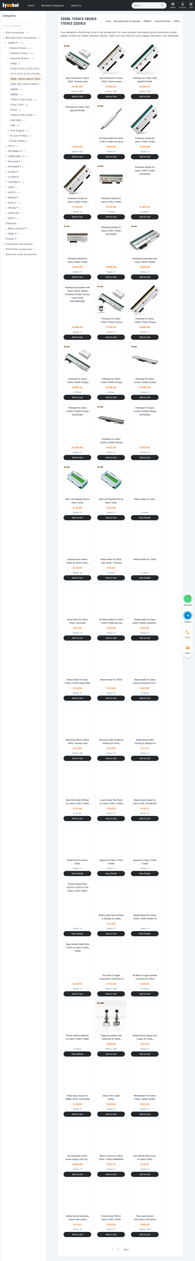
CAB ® (13, 187)
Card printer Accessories (19, 244)
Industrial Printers (22, 58)
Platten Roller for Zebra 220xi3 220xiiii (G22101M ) (145, 683)
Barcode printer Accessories (24, 37)
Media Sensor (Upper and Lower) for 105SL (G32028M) (145, 1039)
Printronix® (15, 161)
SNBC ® (14, 233)
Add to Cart (77, 96)
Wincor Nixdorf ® (17, 228)
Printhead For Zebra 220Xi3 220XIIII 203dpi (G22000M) (145, 382)
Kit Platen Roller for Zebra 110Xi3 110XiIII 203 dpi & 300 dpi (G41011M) (111, 141)
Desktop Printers (22, 53)
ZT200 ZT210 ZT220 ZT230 (26, 68)
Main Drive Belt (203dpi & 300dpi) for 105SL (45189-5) (111, 743)
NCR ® (13, 218)
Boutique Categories (53, 5)
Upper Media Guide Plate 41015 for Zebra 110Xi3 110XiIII (77, 947)
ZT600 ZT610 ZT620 (23, 115)
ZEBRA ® (16, 42)
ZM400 (16, 89)
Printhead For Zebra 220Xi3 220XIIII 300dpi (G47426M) (111, 442)
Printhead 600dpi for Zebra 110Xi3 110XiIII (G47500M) (77, 262)
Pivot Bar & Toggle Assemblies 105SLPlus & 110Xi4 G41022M (111, 978)
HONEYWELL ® (18, 156)
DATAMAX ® (16, 166)
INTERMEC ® (16, 151)
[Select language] (173, 4)
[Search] (162, 5)
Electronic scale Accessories (21, 254)
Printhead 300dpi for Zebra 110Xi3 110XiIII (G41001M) (111, 201)
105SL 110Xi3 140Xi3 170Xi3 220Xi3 (26, 78)
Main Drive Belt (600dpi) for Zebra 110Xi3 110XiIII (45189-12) (77, 803)
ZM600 (16, 94)
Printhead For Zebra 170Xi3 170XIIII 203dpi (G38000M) (111, 322)
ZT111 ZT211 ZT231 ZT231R (26, 73)
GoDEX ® (13, 171)
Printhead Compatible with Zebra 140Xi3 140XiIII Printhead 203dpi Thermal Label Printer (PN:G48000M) (77, 294)
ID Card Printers (21, 135)
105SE (15, 63)
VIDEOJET (15, 213)
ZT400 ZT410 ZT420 (23, 99)
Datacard (12, 223)
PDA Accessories (17, 32)
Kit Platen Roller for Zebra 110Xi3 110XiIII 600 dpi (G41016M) (111, 623)
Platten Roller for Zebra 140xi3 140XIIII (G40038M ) (144, 623)
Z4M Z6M (17, 120)
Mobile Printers (21, 48)
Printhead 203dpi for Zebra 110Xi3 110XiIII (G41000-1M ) (145, 141)
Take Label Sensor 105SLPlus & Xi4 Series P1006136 (145, 1219)
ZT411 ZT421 (19, 104)
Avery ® (14, 202)
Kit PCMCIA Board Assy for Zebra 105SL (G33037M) (144, 1159)
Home (31, 5)
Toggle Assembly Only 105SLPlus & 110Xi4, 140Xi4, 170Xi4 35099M (111, 1039)
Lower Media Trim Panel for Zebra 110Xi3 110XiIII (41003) (111, 803)
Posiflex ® (11, 238)
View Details (145, 517)
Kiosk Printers (19, 140)
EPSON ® (14, 207)
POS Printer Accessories (20, 249)
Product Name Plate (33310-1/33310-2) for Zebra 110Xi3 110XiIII (77, 887)
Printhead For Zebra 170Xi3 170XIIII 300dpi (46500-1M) (77, 382)
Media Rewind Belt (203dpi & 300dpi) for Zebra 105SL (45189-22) (145, 743)
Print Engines (19, 130)
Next (126, 1249)
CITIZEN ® (13, 176)
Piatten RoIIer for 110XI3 (144, 559)
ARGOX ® (13, 197)
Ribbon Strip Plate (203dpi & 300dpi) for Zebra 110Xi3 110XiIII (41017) (111, 918)
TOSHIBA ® (16, 182)
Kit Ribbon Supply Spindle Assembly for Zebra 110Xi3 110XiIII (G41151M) (145, 978)
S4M (15, 125)
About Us (76, 5)
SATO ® (14, 192)
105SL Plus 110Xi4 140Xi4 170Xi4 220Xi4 (26, 84)
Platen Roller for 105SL (144, 499)
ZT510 (16, 109)
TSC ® (13, 146)
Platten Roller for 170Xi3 (111, 679)
